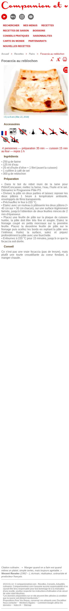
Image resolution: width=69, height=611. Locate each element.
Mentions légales (27, 603)
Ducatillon (61, 600)
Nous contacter (10, 603)
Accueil (5, 53)
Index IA (17, 605)
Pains (32, 53)
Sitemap (27, 605)
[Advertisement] (34, 411)
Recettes (19, 53)
